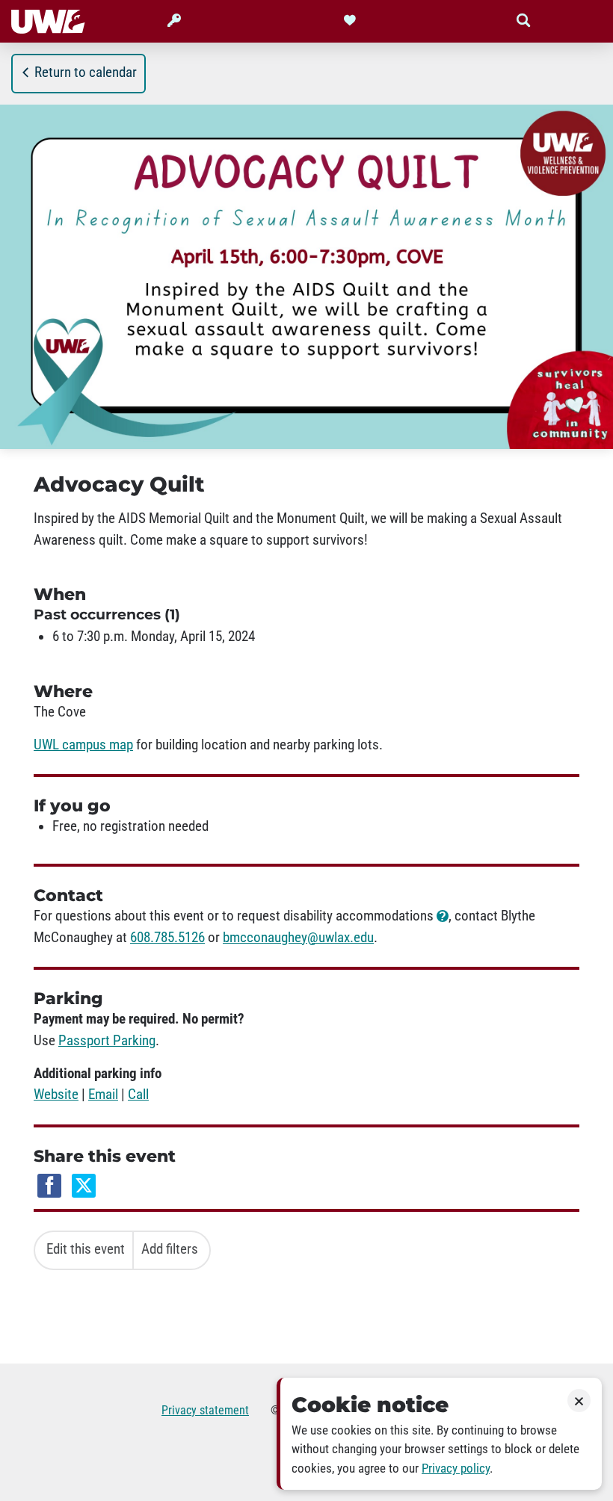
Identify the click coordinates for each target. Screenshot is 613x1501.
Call (138, 1094)
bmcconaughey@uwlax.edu (298, 937)
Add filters (169, 1249)
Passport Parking (106, 1041)
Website (56, 1094)
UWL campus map (83, 745)
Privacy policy (456, 1468)
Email (103, 1094)
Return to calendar (85, 72)
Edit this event (85, 1249)
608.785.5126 (167, 937)
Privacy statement (205, 1410)
